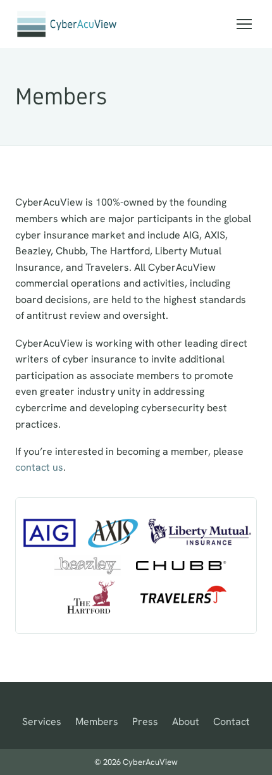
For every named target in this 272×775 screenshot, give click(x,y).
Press (145, 721)
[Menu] (244, 24)
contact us (39, 467)
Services (41, 721)
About (185, 721)
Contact (231, 721)
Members (96, 721)
